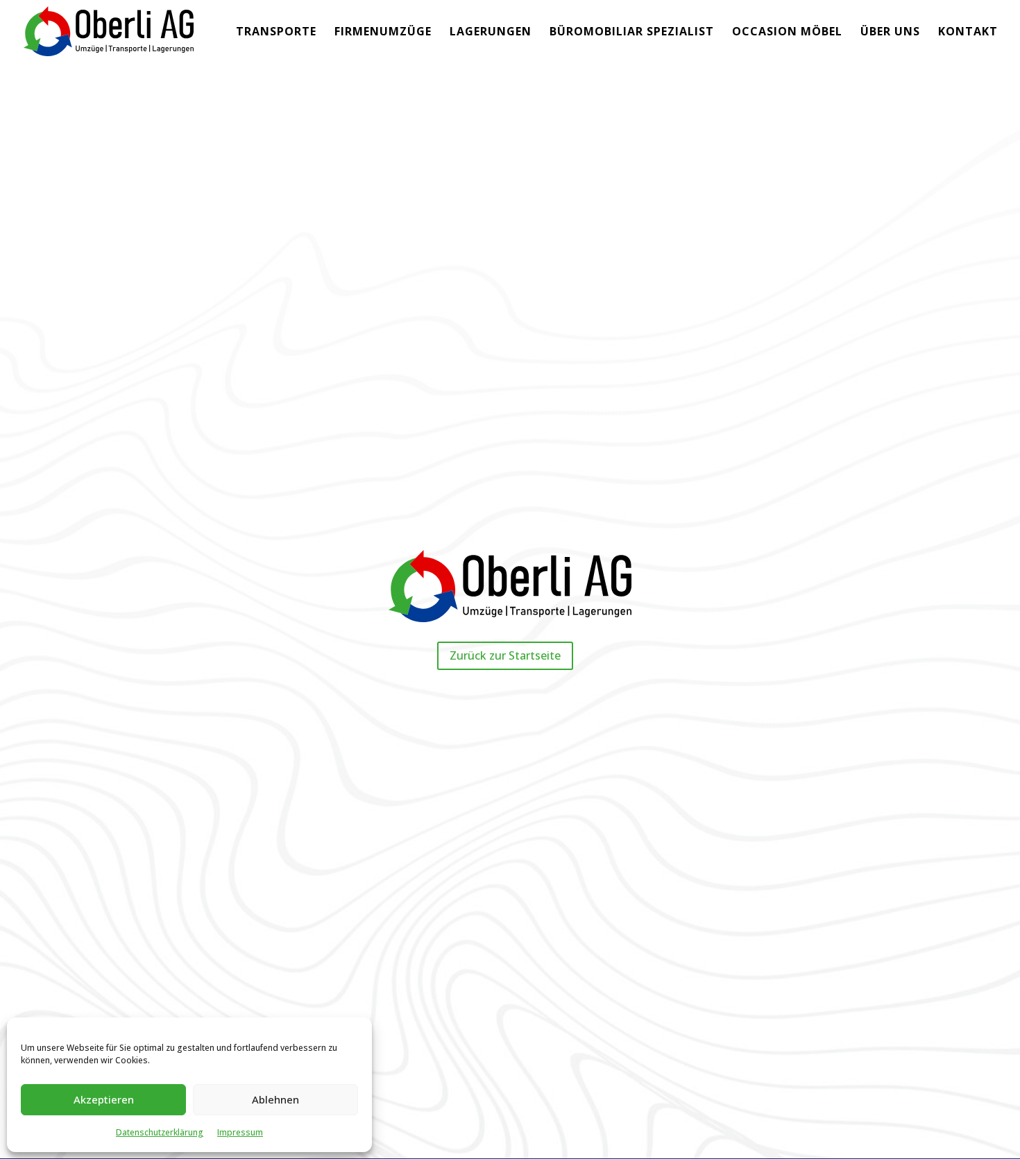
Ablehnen (275, 1099)
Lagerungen (491, 32)
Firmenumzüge (383, 32)
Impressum (240, 1132)
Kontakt (968, 32)
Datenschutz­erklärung (159, 1132)
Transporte (276, 32)
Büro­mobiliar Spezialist (632, 32)
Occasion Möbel (787, 32)
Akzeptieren (104, 1099)
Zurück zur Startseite (505, 655)
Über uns (890, 32)
